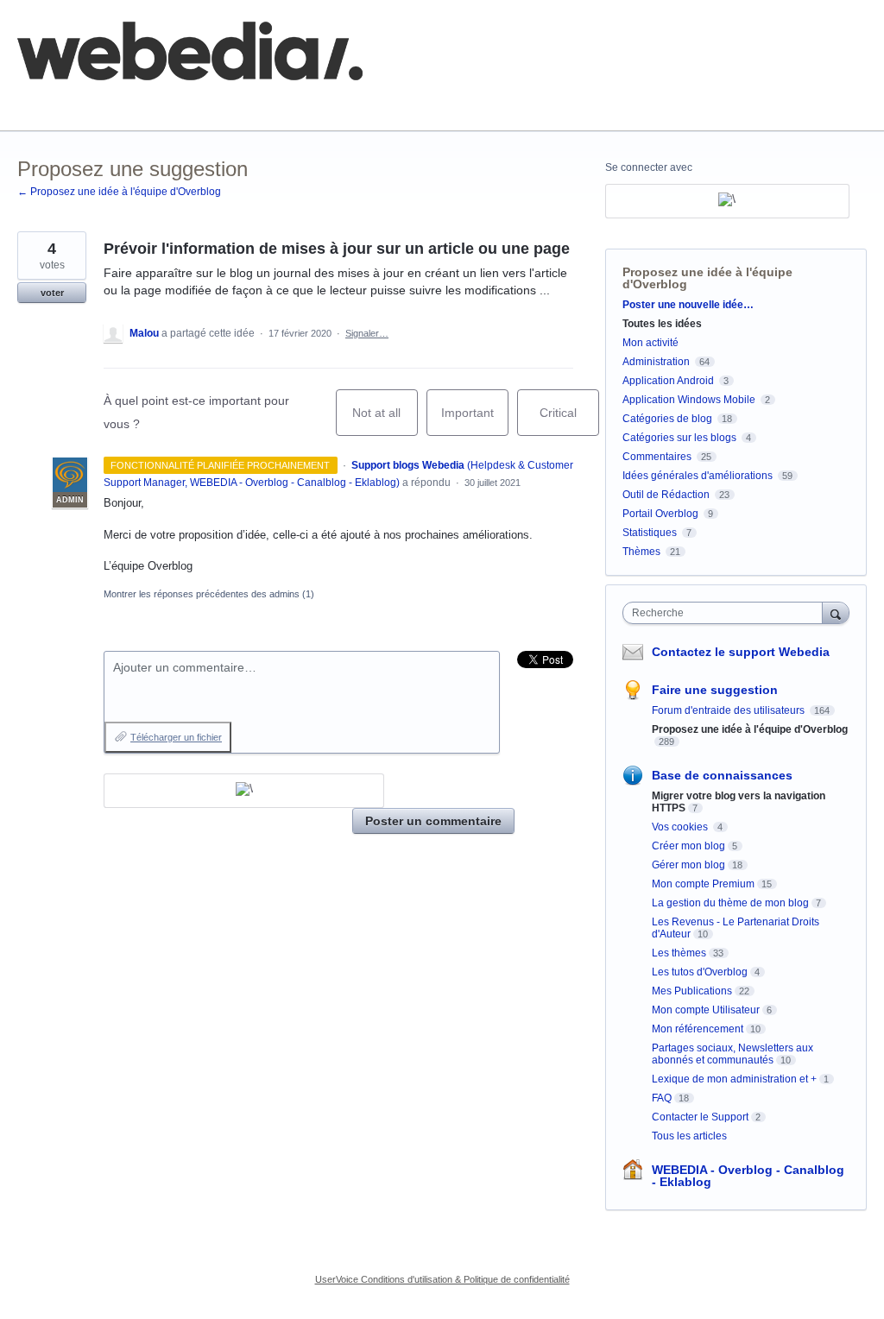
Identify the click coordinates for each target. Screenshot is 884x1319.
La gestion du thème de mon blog (730, 903)
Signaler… (366, 333)
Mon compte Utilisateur (706, 1010)
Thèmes (641, 552)
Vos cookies (681, 827)
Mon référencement (697, 1029)
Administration (656, 362)
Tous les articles (689, 1136)
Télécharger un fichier (176, 737)
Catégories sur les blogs (679, 438)
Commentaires (656, 457)
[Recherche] (835, 612)
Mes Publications (692, 991)
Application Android (668, 381)
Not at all (385, 421)
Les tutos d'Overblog (700, 972)
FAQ (205, 104)
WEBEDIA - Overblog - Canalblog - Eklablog (748, 1176)
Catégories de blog (667, 419)
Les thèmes (679, 953)
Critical (569, 421)
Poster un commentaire (433, 821)
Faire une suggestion (715, 690)
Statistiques (649, 533)
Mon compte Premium (703, 884)
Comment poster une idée (88, 104)
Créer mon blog (688, 846)
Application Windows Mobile (688, 400)
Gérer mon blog (688, 865)
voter (52, 292)
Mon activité (650, 343)
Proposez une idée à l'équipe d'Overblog (707, 278)
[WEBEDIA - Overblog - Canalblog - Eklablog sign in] (244, 790)
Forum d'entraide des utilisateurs (729, 710)
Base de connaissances (316, 104)
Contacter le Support (700, 1117)
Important (474, 421)
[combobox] (726, 613)
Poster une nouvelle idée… (688, 305)
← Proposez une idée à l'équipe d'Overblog (119, 192)
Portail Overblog (660, 514)
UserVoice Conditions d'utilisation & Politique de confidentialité (442, 1279)
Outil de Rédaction (667, 495)
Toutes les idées (662, 324)
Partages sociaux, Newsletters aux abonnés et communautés (732, 1054)
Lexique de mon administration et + (734, 1079)
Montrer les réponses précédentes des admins (209, 594)
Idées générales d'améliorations (697, 476)
